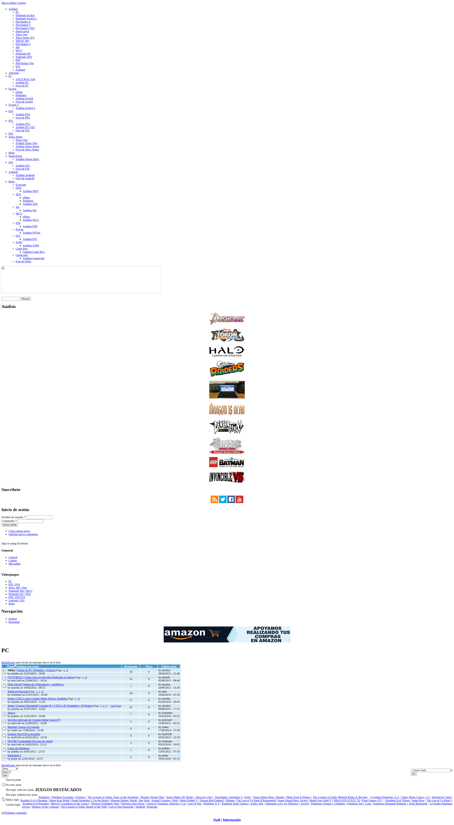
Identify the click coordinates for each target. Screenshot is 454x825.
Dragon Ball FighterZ (212, 800)
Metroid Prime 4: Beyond (352, 797)
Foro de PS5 (23, 130)
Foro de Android (25, 178)
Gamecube (22, 255)
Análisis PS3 (30, 239)
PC (17, 12)
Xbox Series (15, 136)
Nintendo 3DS (24, 56)
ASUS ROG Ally (25, 79)
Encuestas (14, 621)
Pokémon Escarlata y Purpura (68, 797)
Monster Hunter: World (124, 800)
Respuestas (130, 666)
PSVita (19, 229)
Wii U (19, 50)
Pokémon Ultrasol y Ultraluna (328, 803)
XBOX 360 (22, 40)
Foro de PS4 (23, 117)
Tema (10, 666)
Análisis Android (25, 175)
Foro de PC (22, 85)
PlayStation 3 (23, 44)
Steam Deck (22, 31)
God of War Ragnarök (121, 806)
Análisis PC (22, 82)
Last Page (115, 705)
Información (232, 820)
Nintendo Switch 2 (26, 18)
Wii (18, 47)
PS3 (18, 235)
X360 (19, 242)
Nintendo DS (23, 53)
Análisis (13, 8)
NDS (18, 187)
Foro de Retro (23, 261)
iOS (18, 66)
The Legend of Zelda (325, 797)
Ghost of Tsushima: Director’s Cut (166, 803)
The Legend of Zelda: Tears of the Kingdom (112, 797)
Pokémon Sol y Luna (359, 803)
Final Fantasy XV (372, 800)
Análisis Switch (24, 98)
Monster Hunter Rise (152, 797)
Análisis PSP (30, 226)
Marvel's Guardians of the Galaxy (70, 803)
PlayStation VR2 (25, 28)
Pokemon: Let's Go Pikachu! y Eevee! (287, 803)
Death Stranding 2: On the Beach (90, 800)
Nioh (175, 800)
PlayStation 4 (23, 21)
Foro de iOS (22, 168)
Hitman (230, 800)
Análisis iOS (23, 165)
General (13, 557)
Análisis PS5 (23, 124)
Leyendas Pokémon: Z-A (384, 797)
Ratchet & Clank (441, 797)
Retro (12, 181)
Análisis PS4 (23, 114)
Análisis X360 (31, 245)
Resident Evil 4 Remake (34, 800)
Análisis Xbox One (26, 143)
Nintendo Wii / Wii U (20, 590)
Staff (217, 820)
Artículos (14, 72)
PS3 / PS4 (14, 584)
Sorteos (13, 618)
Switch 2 (13, 104)
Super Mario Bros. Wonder (268, 797)
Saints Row (418, 800)
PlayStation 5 (23, 24)
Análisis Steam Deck (27, 159)
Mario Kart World (59, 800)
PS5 (11, 120)
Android (20, 69)
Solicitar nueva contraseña (23, 534)
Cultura (13, 560)
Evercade (21, 184)
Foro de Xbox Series (27, 149)
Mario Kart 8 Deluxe (298, 797)
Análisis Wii (29, 210)
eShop (19, 92)
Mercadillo (15, 563)
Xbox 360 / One (18, 587)
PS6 (11, 133)
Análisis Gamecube (34, 258)
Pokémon (21, 95)
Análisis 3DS (30, 203)
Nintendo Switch (25, 15)
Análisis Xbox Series (27, 146)
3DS (18, 194)
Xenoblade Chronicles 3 (228, 797)
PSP (18, 60)
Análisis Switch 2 (25, 108)
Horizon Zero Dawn (132, 803)
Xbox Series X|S (25, 37)
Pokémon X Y (211, 803)
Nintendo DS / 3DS (20, 594)
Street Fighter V (189, 800)
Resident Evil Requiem (36, 803)
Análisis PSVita (31, 232)
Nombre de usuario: (13, 517)
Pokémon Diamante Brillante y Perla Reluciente (400, 803)
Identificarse (8, 662)
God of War (194, 803)
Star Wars (144, 800)
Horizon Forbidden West (105, 803)
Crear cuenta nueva (19, 531)
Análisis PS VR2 (25, 127)
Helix (12, 152)
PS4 (11, 111)
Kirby (248, 797)
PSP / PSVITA (17, 597)
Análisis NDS (30, 191)
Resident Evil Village (398, 800)
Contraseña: (9, 520)
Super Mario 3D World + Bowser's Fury (190, 797)
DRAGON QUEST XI (347, 800)
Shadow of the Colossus (45, 806)
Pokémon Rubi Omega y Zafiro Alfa (242, 803)
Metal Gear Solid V (321, 800)
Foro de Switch (24, 101)
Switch (12, 88)
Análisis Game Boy (34, 251)
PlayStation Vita (25, 63)
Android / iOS (16, 600)
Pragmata (152, 806)
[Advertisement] (273, 765)
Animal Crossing (160, 800)
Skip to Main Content (13, 2)
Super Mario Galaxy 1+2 (415, 797)
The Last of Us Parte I (439, 800)
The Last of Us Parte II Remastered (256, 800)
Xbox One (21, 34)
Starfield (140, 806)
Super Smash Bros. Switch (293, 800)
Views (148, 666)
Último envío (169, 666)
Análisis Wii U (31, 219)
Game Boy (22, 248)
